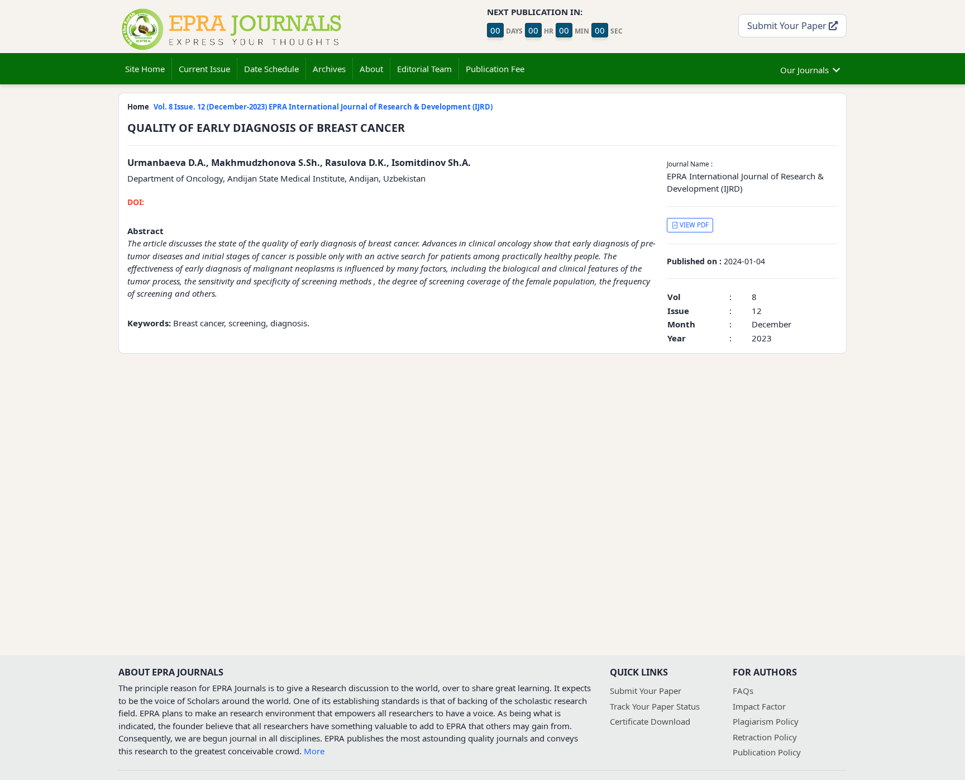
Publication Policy (767, 752)
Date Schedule (271, 68)
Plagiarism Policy (766, 721)
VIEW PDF (693, 225)
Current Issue (204, 68)
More (314, 751)
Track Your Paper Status (655, 706)
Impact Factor (759, 706)
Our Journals (804, 69)
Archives (329, 68)
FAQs (743, 690)
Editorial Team (424, 68)
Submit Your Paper (788, 25)
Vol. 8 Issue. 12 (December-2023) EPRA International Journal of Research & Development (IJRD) (323, 107)
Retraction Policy (765, 737)
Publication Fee (495, 68)
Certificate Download (650, 721)
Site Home (145, 68)
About (371, 68)
